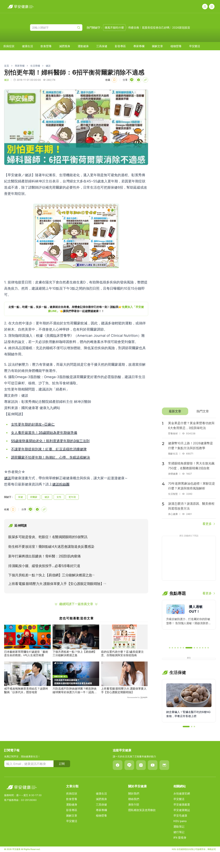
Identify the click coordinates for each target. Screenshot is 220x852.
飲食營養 (46, 46)
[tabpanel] (189, 472)
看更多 (207, 524)
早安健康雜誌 (181, 810)
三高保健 (101, 46)
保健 (20, 496)
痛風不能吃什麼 (114, 27)
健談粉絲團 (60, 484)
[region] (76, 309)
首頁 (6, 65)
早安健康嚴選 (181, 804)
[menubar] (102, 46)
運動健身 (83, 46)
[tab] (175, 411)
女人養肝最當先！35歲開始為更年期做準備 (44, 433)
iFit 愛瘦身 (179, 837)
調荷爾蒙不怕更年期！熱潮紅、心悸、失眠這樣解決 (50, 457)
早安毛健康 (180, 815)
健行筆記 (178, 832)
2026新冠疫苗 (181, 27)
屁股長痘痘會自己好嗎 (155, 27)
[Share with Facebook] (138, 80)
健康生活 (27, 46)
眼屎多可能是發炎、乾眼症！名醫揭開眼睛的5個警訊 (47, 537)
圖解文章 (157, 46)
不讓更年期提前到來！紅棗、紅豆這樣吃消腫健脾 (49, 449)
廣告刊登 (133, 804)
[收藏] (114, 80)
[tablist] (189, 411)
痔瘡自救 (133, 27)
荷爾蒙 (33, 496)
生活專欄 (35, 65)
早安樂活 (194, 46)
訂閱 (62, 763)
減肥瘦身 (64, 46)
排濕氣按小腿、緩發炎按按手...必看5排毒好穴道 (44, 566)
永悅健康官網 (181, 793)
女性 (59, 496)
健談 (48, 65)
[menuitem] (9, 46)
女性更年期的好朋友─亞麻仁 (33, 424)
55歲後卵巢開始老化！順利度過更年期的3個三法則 (50, 441)
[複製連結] (145, 80)
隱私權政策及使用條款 (142, 810)
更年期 (72, 496)
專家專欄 (138, 46)
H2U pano (180, 821)
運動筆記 (178, 826)
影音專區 (120, 46)
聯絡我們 (133, 799)
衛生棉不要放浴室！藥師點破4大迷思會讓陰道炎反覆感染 (51, 546)
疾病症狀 (8, 46)
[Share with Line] (131, 80)
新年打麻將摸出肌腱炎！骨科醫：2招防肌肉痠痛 (44, 556)
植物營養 (176, 46)
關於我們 (133, 793)
